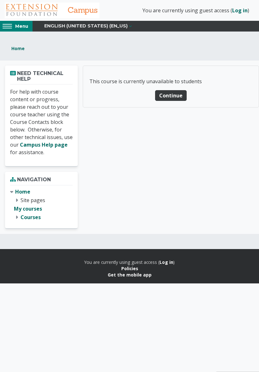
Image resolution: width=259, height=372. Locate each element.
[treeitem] (41, 205)
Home (18, 48)
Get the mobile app (130, 275)
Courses (31, 217)
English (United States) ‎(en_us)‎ (86, 26)
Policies (129, 268)
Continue (171, 95)
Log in (240, 10)
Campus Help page (44, 144)
